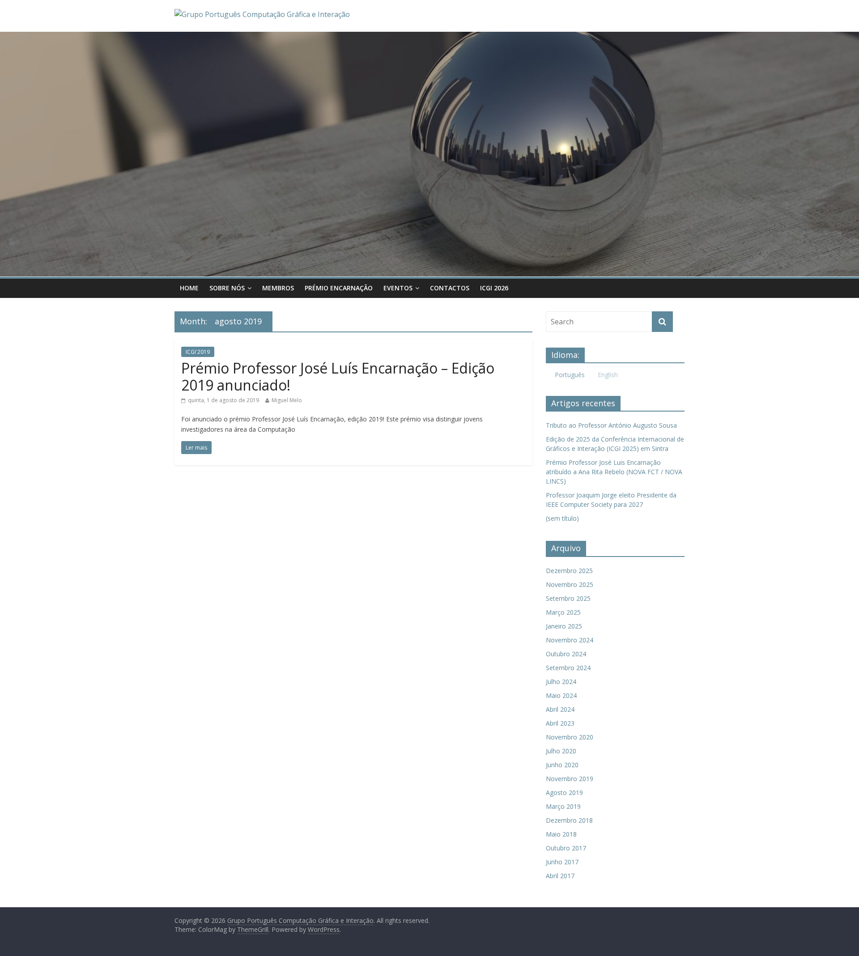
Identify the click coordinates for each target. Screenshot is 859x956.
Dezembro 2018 (569, 820)
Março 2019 (563, 806)
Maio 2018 (561, 834)
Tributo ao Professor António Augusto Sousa (611, 425)
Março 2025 (563, 612)
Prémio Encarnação (339, 288)
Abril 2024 (560, 709)
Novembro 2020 (569, 737)
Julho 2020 (561, 751)
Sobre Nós (227, 288)
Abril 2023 (560, 723)
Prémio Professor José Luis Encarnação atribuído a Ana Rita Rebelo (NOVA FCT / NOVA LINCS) (614, 471)
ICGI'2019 (198, 352)
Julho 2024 (561, 681)
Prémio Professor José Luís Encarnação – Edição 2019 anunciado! (337, 376)
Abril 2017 (560, 875)
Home (189, 288)
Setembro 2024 (568, 667)
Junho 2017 (562, 862)
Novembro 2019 (569, 778)
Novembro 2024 (569, 640)
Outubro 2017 (566, 848)
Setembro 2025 (568, 598)
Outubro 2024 (566, 654)
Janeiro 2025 (564, 626)
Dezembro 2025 (569, 570)
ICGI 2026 (494, 288)
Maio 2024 (561, 695)
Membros (278, 288)
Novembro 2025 (569, 584)
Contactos (449, 288)
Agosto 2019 (564, 792)
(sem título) (562, 518)
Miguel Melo (287, 400)
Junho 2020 (562, 765)
